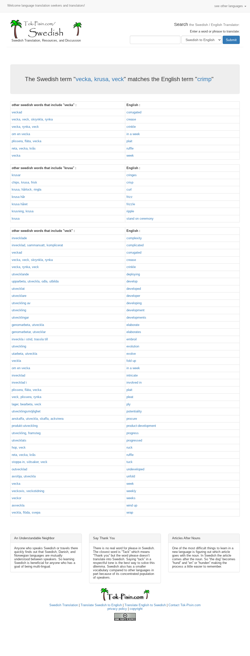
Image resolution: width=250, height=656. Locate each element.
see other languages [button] (229, 6)
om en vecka (21, 134)
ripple (130, 211)
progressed (134, 440)
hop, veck (19, 447)
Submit (231, 40)
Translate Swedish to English (101, 605)
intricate (132, 375)
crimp (204, 79)
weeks (130, 498)
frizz (129, 197)
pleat (129, 397)
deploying (133, 274)
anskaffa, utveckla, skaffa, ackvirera (37, 418)
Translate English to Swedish (145, 605)
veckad (17, 112)
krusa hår (18, 197)
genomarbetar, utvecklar (29, 332)
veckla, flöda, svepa (26, 512)
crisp (129, 182)
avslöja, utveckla (24, 476)
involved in (134, 382)
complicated (135, 245)
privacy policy (117, 609)
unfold (130, 476)
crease (131, 119)
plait (129, 141)
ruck (129, 447)
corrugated (133, 112)
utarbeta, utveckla (24, 353)
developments (136, 317)
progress (132, 433)
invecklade (19, 238)
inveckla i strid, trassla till (30, 339)
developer (133, 296)
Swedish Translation (63, 605)
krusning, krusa (22, 211)
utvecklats (19, 440)
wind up (131, 505)
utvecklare (19, 296)
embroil (131, 339)
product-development (141, 426)
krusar (16, 175)
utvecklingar (20, 317)
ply (128, 404)
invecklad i (19, 382)
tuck (129, 462)
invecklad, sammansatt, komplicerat (37, 245)
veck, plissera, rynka (26, 397)
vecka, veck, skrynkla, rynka (32, 119)
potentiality (134, 411)
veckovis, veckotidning (28, 491)
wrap (129, 512)
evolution (132, 346)
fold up (131, 361)
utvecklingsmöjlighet (26, 411)
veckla (16, 361)
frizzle (130, 204)
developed (133, 288)
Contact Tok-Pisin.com (184, 605)
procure (131, 418)
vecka (16, 155)
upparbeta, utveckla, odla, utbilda (35, 281)
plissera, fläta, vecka (26, 141)
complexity (134, 238)
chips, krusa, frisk (24, 182)
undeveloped (135, 469)
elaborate (132, 325)
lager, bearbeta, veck (26, 404)
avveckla (18, 505)
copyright (136, 609)
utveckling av (21, 303)
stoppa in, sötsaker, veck (29, 462)
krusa (16, 218)
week (130, 155)
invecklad (18, 375)
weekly (131, 491)
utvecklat (18, 288)
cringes (131, 175)
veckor (16, 498)
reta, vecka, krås (24, 148)
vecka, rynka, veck (25, 127)
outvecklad (19, 469)
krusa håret (20, 204)
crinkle (131, 127)
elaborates (133, 332)
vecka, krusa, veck (100, 79)
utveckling (19, 310)
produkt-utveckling (25, 426)
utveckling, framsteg (26, 433)
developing (134, 303)
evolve (131, 353)
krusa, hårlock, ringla (26, 189)
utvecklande (20, 274)
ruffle (130, 148)
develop (131, 281)
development (135, 310)
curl (129, 189)
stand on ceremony (140, 218)
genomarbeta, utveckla (28, 325)
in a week (133, 134)
